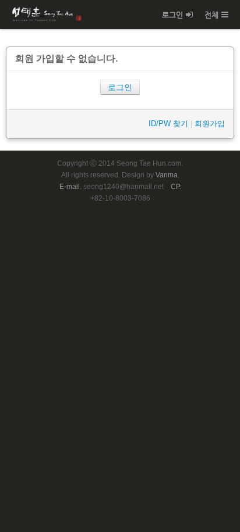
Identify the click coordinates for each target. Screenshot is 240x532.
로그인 (172, 14)
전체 (211, 14)
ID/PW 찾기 (168, 123)
